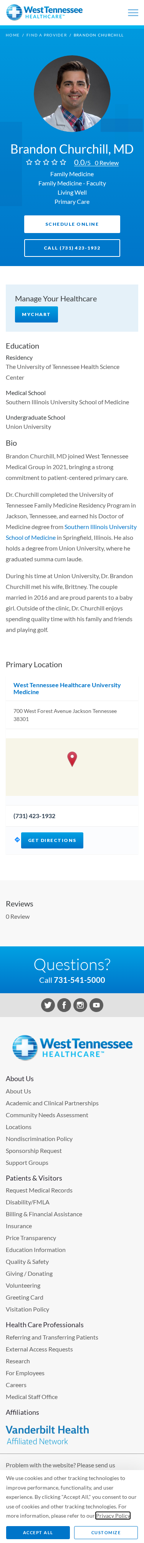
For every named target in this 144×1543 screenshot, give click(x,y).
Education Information (36, 1249)
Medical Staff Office (32, 1396)
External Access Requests (39, 1349)
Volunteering (23, 1285)
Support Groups (27, 1162)
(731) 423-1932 (34, 815)
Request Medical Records (39, 1190)
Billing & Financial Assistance (44, 1213)
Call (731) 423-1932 (72, 248)
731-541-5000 (79, 979)
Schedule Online (72, 224)
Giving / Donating (29, 1273)
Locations (18, 1126)
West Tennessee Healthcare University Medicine (67, 688)
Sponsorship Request (34, 1150)
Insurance (19, 1225)
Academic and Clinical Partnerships (52, 1102)
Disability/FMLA (28, 1202)
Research (18, 1360)
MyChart (36, 314)
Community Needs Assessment (47, 1114)
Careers (16, 1384)
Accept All (38, 1532)
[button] (72, 759)
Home (13, 35)
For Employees (25, 1372)
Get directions (52, 840)
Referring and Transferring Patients (52, 1337)
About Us (18, 1091)
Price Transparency (31, 1237)
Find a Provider (46, 35)
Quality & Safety (27, 1261)
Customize (106, 1532)
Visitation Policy (27, 1309)
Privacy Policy (113, 1515)
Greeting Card (24, 1297)
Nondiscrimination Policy (39, 1138)
